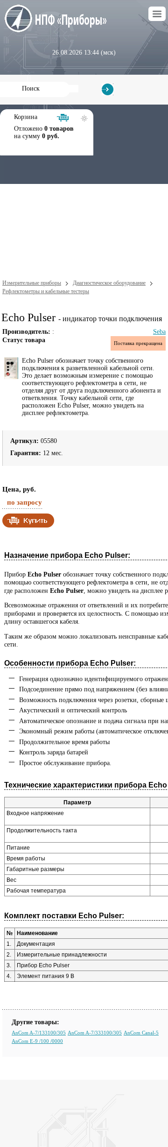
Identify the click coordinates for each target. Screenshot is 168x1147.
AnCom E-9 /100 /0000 (37, 1041)
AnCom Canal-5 (141, 1032)
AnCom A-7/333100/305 (95, 1032)
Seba (159, 331)
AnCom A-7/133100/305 (39, 1032)
